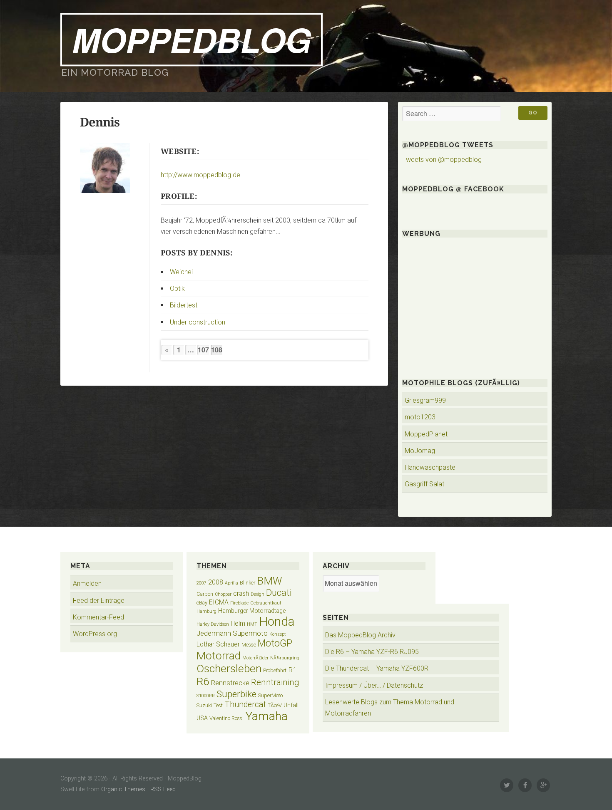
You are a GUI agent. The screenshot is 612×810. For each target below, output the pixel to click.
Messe (248, 645)
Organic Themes (123, 789)
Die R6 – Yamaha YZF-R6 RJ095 (372, 652)
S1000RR (206, 696)
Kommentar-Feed (98, 617)
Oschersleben (229, 668)
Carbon (205, 594)
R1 (292, 670)
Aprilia (231, 583)
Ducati (279, 592)
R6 (203, 681)
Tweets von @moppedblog (442, 159)
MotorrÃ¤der (255, 658)
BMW (269, 581)
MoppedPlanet (426, 434)
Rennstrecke (230, 683)
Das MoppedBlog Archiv (360, 635)
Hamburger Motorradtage (252, 610)
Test (218, 705)
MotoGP (275, 643)
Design (257, 594)
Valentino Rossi (226, 718)
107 (203, 349)
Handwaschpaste (430, 467)
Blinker (247, 583)
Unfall (291, 705)
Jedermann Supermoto (232, 633)
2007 (201, 583)
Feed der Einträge (98, 600)
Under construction (197, 322)
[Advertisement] (474, 301)
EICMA (219, 602)
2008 (215, 582)
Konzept (277, 634)
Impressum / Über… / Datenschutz (374, 685)
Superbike (236, 694)
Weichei (181, 272)
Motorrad (219, 655)
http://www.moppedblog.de (200, 175)
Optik (177, 288)
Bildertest (183, 305)
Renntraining (275, 682)
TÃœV (275, 705)
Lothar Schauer (218, 644)
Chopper (223, 594)
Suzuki (204, 705)
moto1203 (420, 417)
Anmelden (87, 583)
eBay (202, 602)
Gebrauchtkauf (265, 603)
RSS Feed (163, 789)
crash (241, 593)
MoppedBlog (191, 39)
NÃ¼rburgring (284, 658)
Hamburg (206, 611)
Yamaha (266, 716)
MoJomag (420, 451)
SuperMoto (270, 695)
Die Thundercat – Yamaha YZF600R (376, 668)
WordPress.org (95, 634)
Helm (238, 623)
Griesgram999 (425, 400)
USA (202, 718)
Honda (276, 621)
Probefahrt (274, 670)
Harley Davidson (213, 624)
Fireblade (239, 603)
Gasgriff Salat (424, 484)
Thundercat (245, 704)
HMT (252, 624)
